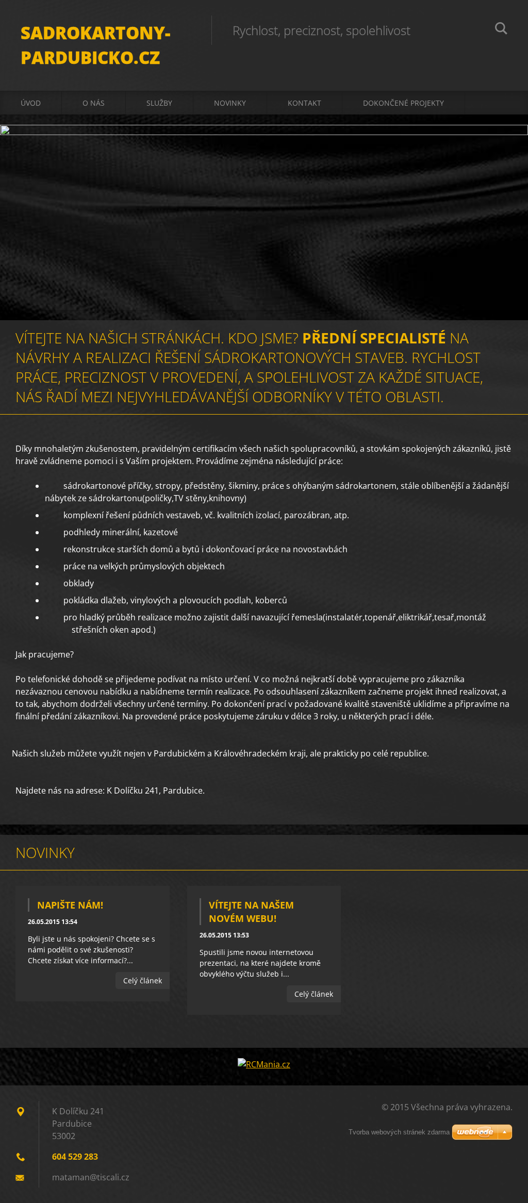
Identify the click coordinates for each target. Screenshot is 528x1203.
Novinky (230, 103)
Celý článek (142, 980)
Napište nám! (70, 905)
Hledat (501, 30)
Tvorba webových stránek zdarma (399, 1132)
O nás (93, 103)
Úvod (31, 103)
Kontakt (304, 103)
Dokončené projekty (403, 103)
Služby (159, 103)
